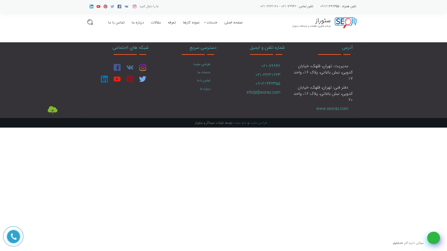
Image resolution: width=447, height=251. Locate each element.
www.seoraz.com (332, 109)
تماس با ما (116, 22)
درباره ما (138, 22)
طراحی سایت (201, 64)
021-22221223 (267, 75)
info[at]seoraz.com (263, 92)
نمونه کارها (191, 22)
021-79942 (270, 66)
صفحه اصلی (233, 22)
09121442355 (267, 83)
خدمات (212, 22)
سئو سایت (240, 122)
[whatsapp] (433, 238)
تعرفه (172, 22)
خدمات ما (204, 72)
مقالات (156, 22)
